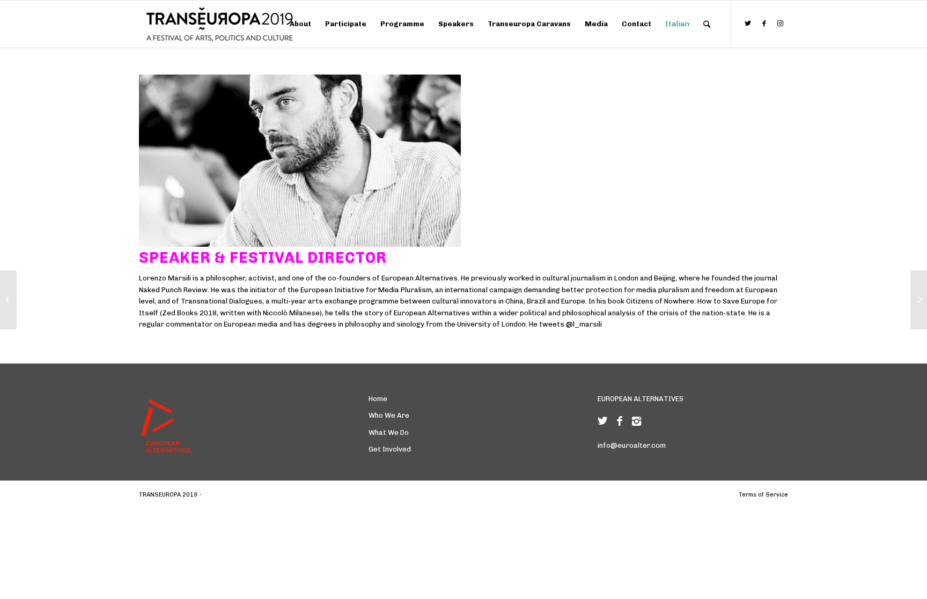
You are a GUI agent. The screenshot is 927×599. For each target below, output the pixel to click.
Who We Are (389, 415)
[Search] (706, 24)
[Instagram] (636, 421)
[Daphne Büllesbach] (8, 299)
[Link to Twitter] (748, 24)
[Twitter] (602, 421)
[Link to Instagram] (780, 24)
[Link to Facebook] (764, 24)
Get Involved (390, 449)
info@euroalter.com (632, 445)
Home (378, 399)
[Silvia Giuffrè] (918, 299)
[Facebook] (619, 421)
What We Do (389, 432)
